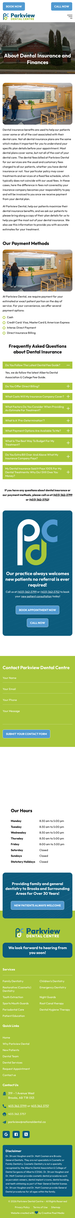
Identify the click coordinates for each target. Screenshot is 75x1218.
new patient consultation (36, 596)
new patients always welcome (37, 905)
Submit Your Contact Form (26, 734)
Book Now (14, 6)
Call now (61, 6)
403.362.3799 (17, 1106)
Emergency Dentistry (53, 987)
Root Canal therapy (52, 1003)
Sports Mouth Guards (16, 1003)
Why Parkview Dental (16, 1043)
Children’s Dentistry (52, 981)
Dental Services (12, 1062)
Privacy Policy (22, 1207)
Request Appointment (16, 1068)
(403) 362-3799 (62, 495)
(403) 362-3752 (38, 499)
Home (6, 1037)
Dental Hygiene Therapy (55, 1009)
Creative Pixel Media (53, 1213)
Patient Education (14, 1016)
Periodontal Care (13, 1009)
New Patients (11, 1050)
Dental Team (11, 1056)
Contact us (9, 1075)
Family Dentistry (13, 981)
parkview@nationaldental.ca (27, 1122)
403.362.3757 (40, 1106)
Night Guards (48, 997)
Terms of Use (40, 1207)
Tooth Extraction (13, 997)
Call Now (37, 623)
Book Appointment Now (37, 610)
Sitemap (55, 1207)
